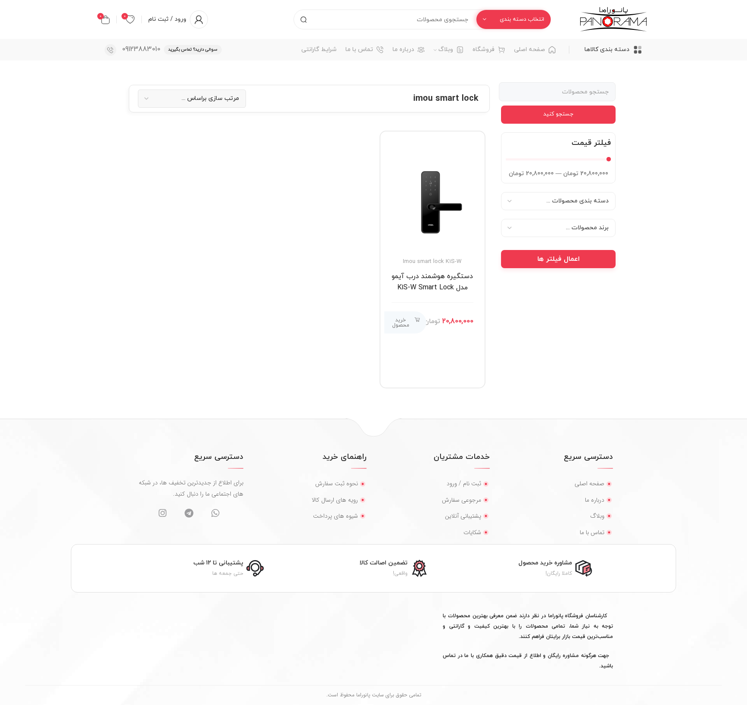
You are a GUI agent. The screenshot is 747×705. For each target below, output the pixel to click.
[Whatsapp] (215, 513)
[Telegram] (188, 513)
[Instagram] (162, 513)
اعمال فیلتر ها (558, 259)
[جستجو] (303, 19)
